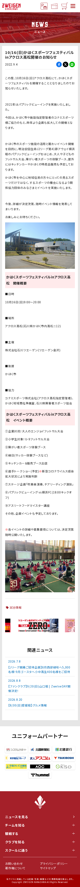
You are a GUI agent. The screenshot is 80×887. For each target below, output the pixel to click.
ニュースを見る (16, 816)
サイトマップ (48, 868)
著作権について (15, 868)
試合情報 (16, 607)
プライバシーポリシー (54, 863)
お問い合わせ (14, 863)
